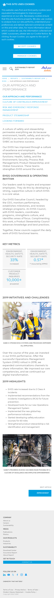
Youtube (8, 575)
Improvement (43, 493)
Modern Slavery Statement (13, 592)
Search (11, 68)
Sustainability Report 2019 (33, 78)
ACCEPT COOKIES (27, 46)
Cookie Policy (30, 592)
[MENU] (5, 68)
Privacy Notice (20, 590)
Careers (6, 523)
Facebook (17, 575)
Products (6, 541)
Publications (7, 532)
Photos (6, 534)
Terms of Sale (33, 590)
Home (4, 78)
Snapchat (26, 575)
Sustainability (8, 525)
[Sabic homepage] (27, 514)
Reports (14, 78)
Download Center (9, 550)
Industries (7, 543)
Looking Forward (13, 121)
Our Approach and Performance (22, 97)
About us (6, 521)
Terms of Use (8, 590)
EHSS (4, 81)
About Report (8, 555)
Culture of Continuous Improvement (25, 102)
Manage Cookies (27, 56)
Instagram (21, 575)
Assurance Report (10, 553)
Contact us (27, 562)
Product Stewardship (16, 116)
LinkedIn (4, 575)
